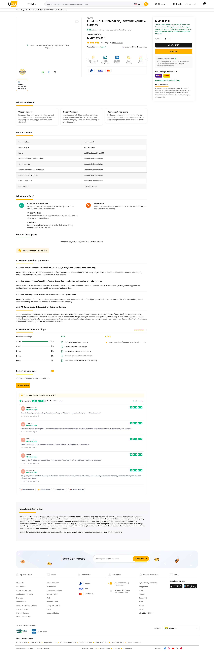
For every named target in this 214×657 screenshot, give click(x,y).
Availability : (92, 47)
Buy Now (173, 51)
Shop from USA (21, 642)
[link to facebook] (49, 72)
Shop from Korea (86, 642)
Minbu (141, 602)
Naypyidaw (143, 586)
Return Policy (52, 594)
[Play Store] (190, 587)
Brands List (51, 586)
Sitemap (19, 598)
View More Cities (146, 613)
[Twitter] (177, 649)
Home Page (20, 10)
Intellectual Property (24, 594)
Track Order (21, 602)
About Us (20, 583)
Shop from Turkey (117, 642)
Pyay (141, 609)
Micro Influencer (22, 613)
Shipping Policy (22, 609)
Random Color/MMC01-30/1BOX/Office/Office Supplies (47, 10)
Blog (49, 609)
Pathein (142, 594)
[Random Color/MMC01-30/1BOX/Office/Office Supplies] (49, 46)
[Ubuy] (12, 4)
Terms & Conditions (89, 648)
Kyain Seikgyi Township (148, 583)
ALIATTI (90, 18)
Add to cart (173, 45)
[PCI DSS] (21, 631)
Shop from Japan (50, 642)
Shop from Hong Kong (68, 642)
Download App (53, 583)
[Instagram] (169, 649)
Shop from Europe (134, 642)
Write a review (23, 385)
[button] (161, 4)
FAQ (48, 598)
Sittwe (141, 605)
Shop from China (102, 642)
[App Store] (176, 587)
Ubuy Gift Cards (53, 605)
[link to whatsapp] (43, 72)
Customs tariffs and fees (26, 605)
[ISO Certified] (38, 631)
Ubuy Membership (23, 617)
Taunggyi (143, 598)
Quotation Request (24, 590)
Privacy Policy (105, 648)
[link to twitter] (55, 72)
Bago (141, 590)
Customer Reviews (54, 590)
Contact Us (20, 586)
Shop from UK (36, 642)
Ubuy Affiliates (53, 613)
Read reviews (138, 401)
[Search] (146, 4)
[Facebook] (165, 649)
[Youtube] (173, 649)
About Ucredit (52, 602)
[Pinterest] (181, 649)
